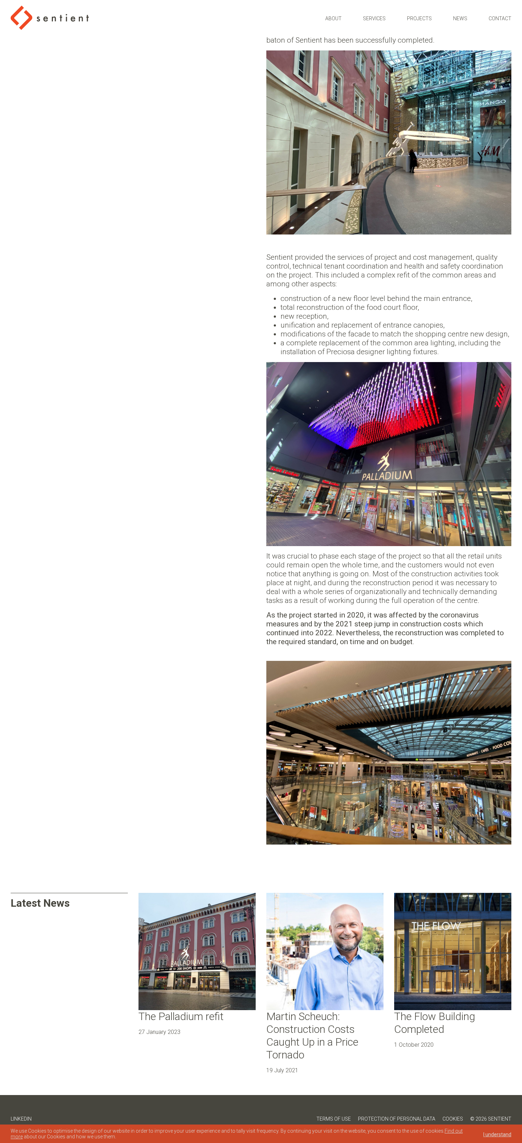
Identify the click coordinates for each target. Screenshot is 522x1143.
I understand (497, 1134)
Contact (500, 18)
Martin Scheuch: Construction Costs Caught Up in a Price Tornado (312, 1035)
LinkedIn (21, 1119)
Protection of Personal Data (396, 1119)
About (333, 18)
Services (374, 18)
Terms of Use (333, 1119)
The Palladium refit (181, 1016)
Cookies (452, 1119)
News (460, 18)
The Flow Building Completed (434, 1022)
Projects (419, 18)
